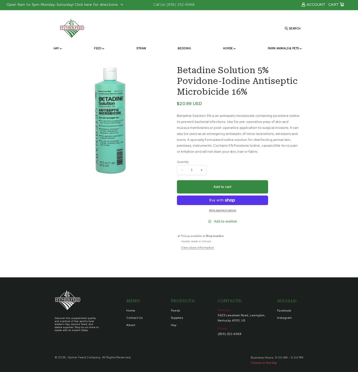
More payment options (222, 210)
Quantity (183, 162)
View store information (197, 247)
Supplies (177, 318)
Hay (174, 325)
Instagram (284, 318)
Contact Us (134, 318)
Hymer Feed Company (84, 357)
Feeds (175, 310)
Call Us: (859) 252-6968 (174, 4)
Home (130, 310)
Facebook (284, 310)
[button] (57, 48)
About (130, 325)
